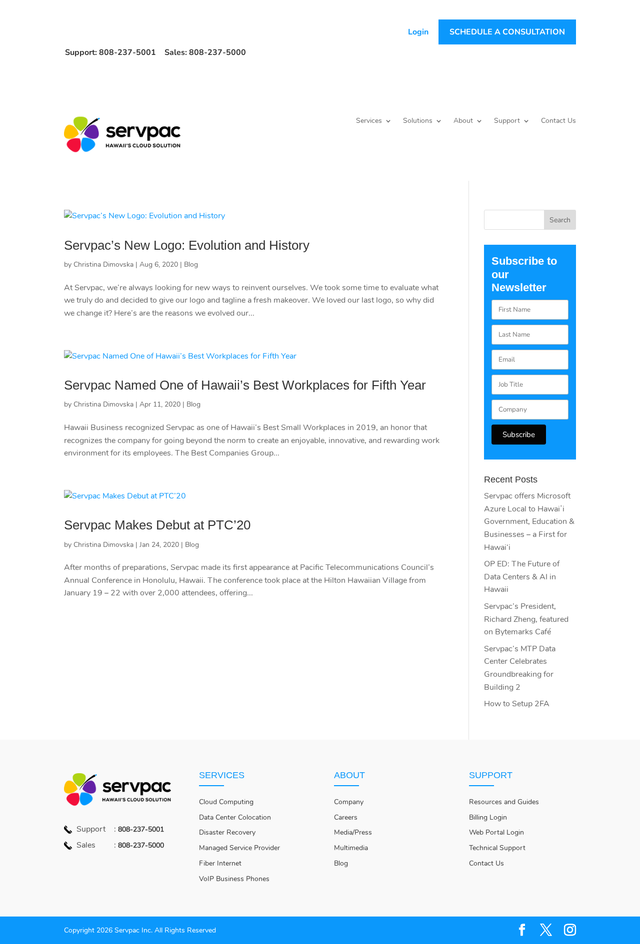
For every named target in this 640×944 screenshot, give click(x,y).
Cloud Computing (226, 802)
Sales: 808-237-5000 (205, 52)
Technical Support (497, 848)
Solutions (417, 121)
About (463, 121)
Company (349, 802)
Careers (346, 817)
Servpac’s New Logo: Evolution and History (187, 245)
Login (418, 31)
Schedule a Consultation (507, 31)
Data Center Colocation (235, 817)
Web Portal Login (496, 832)
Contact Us (558, 121)
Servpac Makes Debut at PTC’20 (157, 524)
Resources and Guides (504, 802)
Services (369, 121)
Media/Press (353, 832)
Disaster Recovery (227, 832)
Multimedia (351, 848)
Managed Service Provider (239, 848)
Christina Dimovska (104, 264)
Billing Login (488, 817)
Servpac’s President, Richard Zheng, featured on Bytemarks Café (526, 619)
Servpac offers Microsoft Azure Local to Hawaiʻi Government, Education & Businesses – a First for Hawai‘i (529, 521)
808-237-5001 (141, 829)
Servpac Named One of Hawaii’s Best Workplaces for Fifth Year (245, 385)
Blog (191, 264)
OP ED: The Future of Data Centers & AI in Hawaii (522, 576)
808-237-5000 (141, 845)
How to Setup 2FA (517, 703)
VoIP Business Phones (234, 879)
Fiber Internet (220, 863)
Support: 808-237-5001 (110, 52)
